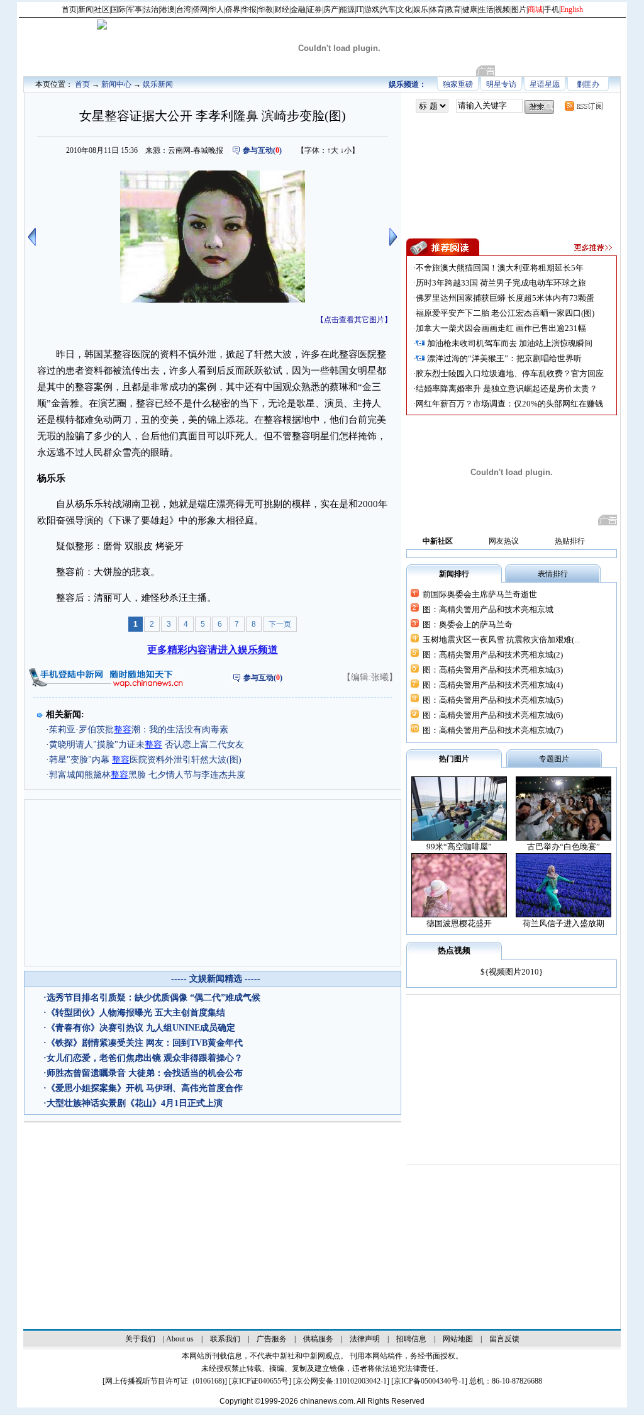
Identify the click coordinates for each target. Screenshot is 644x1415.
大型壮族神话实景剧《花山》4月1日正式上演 (135, 1103)
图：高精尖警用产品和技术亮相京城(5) (493, 700)
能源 (347, 9)
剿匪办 (588, 84)
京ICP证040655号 (260, 1381)
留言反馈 (504, 1338)
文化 (404, 9)
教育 (453, 9)
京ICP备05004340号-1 (429, 1381)
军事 (134, 9)
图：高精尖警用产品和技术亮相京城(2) (493, 654)
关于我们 (140, 1338)
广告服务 (272, 1338)
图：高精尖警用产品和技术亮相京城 (488, 609)
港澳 (167, 9)
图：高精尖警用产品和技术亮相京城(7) (493, 730)
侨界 (232, 9)
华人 (216, 9)
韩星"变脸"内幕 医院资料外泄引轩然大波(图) (145, 759)
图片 (518, 9)
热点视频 (454, 950)
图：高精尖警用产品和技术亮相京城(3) (493, 669)
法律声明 (365, 1338)
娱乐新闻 (158, 84)
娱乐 (420, 9)
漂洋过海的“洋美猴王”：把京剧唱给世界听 (504, 358)
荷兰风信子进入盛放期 (563, 923)
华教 (265, 9)
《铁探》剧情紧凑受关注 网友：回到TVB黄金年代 (145, 1043)
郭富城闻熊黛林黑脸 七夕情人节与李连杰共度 (147, 775)
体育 (437, 9)
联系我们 (225, 1338)
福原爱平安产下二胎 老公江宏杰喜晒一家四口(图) (505, 313)
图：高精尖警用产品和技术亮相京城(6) (493, 715)
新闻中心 (116, 84)
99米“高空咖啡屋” (459, 846)
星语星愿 (545, 84)
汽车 (388, 9)
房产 (330, 9)
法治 (150, 9)
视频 (502, 9)
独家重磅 (458, 84)
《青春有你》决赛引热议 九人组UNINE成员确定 (141, 1027)
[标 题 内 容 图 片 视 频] (432, 106)
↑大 (332, 150)
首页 (69, 9)
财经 (281, 9)
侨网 (200, 9)
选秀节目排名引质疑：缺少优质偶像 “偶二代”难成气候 (153, 997)
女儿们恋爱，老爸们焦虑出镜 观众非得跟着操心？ (145, 1058)
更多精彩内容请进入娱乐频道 (212, 649)
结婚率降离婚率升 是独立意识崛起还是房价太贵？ (506, 388)
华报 (249, 9)
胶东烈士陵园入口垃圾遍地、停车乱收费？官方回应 (510, 373)
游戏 (371, 9)
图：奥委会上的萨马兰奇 (468, 624)
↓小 (346, 150)
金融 (298, 9)
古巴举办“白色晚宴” (563, 846)
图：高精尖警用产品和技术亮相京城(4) (493, 685)
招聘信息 (411, 1338)
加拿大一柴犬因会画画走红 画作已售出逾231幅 (501, 328)
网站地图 (458, 1338)
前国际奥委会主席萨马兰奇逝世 (480, 594)
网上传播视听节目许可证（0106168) (165, 1381)
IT (359, 9)
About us (180, 1338)
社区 (101, 9)
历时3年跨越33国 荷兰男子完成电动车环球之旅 (501, 283)
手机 (551, 9)
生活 (486, 9)
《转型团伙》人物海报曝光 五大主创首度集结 (136, 1012)
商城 (535, 9)
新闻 (85, 9)
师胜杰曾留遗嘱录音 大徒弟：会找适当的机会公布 (145, 1073)
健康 (469, 9)
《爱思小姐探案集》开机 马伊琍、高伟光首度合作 (145, 1088)
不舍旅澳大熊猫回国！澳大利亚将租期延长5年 (500, 267)
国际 (118, 9)
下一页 (280, 624)
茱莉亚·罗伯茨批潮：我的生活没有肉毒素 (138, 729)
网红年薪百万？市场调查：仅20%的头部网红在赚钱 (509, 403)
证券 (314, 9)
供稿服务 (318, 1338)
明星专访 (501, 84)
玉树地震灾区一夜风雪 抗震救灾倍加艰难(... (501, 639)
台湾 (183, 9)
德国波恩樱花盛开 (459, 923)
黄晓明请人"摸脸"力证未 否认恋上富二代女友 (146, 744)
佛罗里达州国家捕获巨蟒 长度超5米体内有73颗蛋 (505, 298)
